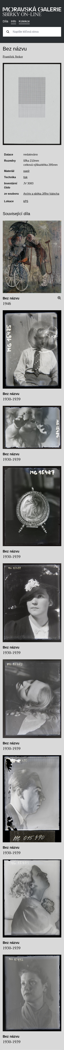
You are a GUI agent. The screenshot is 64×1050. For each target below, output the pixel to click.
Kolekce (24, 21)
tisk (25, 177)
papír (26, 171)
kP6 (25, 201)
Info (13, 21)
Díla (5, 21)
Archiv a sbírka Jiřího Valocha (41, 193)
